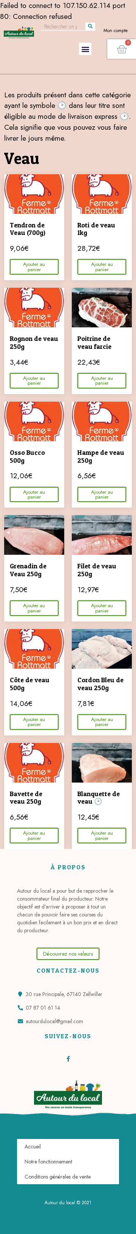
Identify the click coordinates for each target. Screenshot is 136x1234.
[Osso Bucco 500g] (34, 421)
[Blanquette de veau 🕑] (102, 763)
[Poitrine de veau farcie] (102, 307)
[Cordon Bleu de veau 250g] (102, 649)
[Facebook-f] (68, 1059)
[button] (85, 49)
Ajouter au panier (34, 267)
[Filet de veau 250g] (102, 535)
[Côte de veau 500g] (34, 649)
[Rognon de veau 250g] (34, 307)
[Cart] (121, 49)
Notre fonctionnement (48, 1161)
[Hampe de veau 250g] (102, 421)
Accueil (33, 1146)
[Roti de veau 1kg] (102, 194)
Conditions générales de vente (58, 1176)
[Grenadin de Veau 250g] (34, 535)
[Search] (90, 26)
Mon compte (116, 30)
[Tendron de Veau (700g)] (34, 194)
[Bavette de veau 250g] (34, 763)
